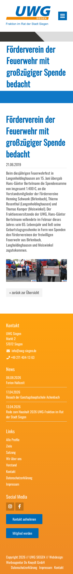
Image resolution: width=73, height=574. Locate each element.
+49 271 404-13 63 (22, 357)
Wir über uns (13, 458)
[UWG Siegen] (28, 23)
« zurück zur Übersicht (24, 292)
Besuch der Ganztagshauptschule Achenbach (33, 397)
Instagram (19, 506)
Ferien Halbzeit (15, 382)
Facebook (10, 506)
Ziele (9, 445)
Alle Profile (12, 439)
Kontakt (10, 471)
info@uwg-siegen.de (24, 350)
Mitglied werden (22, 533)
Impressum (12, 484)
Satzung (11, 452)
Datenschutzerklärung (19, 477)
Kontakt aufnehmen (24, 519)
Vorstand (11, 464)
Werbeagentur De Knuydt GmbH (25, 562)
